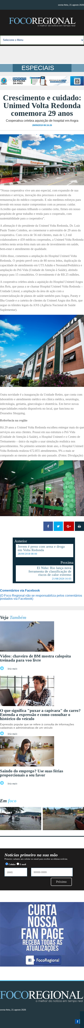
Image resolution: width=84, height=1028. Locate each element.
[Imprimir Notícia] (79, 526)
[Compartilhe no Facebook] (48, 526)
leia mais (12, 668)
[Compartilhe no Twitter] (58, 526)
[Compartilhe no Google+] (69, 526)
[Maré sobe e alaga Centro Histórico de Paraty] (20, 829)
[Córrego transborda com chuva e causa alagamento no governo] (63, 829)
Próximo (61, 881)
